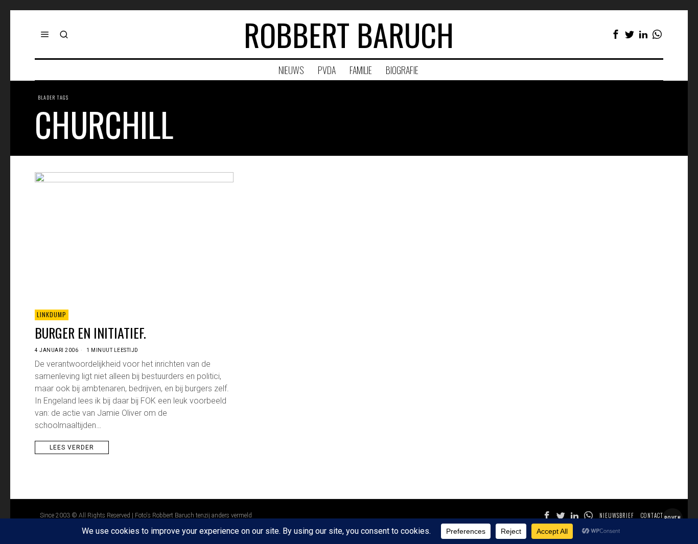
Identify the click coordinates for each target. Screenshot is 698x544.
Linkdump (51, 314)
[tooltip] (616, 34)
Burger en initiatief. (90, 333)
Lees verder (72, 447)
